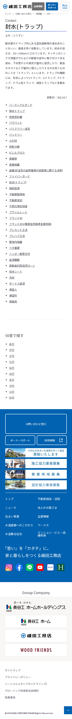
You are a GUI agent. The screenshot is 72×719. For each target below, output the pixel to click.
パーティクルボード (20, 105)
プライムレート (18, 212)
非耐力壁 (14, 146)
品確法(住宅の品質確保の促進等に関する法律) (36, 170)
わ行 (11, 397)
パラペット (15, 123)
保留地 (13, 301)
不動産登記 (15, 200)
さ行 (11, 356)
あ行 (11, 344)
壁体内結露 (15, 242)
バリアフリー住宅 (19, 129)
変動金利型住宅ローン (22, 265)
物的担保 (14, 188)
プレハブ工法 (17, 236)
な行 (11, 368)
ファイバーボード (19, 176)
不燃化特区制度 (18, 206)
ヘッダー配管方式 (19, 254)
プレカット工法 (18, 230)
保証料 (13, 295)
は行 (11, 374)
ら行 (11, 392)
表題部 (13, 158)
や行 (11, 386)
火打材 (13, 140)
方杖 (11, 277)
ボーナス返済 (17, 283)
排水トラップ (17, 111)
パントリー (15, 135)
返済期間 (14, 260)
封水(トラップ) (17, 182)
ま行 (11, 380)
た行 (11, 362)
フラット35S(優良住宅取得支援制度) (30, 224)
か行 (11, 350)
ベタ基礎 (14, 248)
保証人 (13, 289)
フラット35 (15, 218)
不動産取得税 (17, 194)
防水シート (15, 271)
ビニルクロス (17, 152)
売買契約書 (15, 117)
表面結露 (14, 164)
